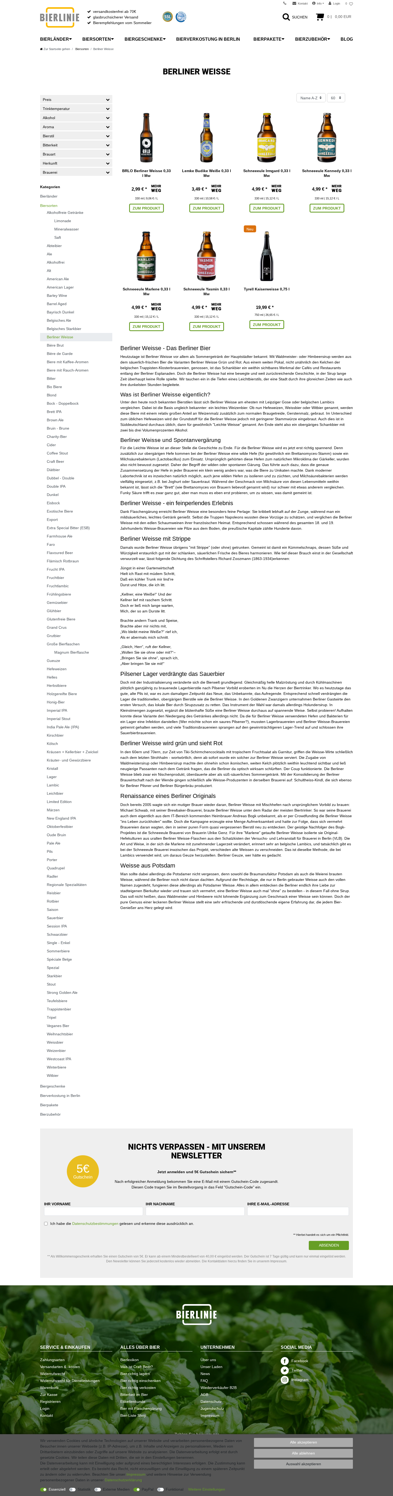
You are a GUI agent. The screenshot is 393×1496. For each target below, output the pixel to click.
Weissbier (55, 1042)
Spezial (53, 967)
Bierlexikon (129, 1360)
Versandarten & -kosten (60, 1367)
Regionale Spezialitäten (67, 885)
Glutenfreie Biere (61, 619)
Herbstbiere (57, 685)
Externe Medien (116, 1489)
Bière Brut (55, 345)
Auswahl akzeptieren (303, 1464)
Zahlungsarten (52, 1360)
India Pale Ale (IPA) (63, 727)
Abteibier (54, 246)
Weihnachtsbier (60, 1034)
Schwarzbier (57, 934)
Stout (51, 984)
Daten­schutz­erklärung (123, 1480)
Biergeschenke (144, 39)
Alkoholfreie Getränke (65, 212)
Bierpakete (267, 39)
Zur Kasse (48, 1394)
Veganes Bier (58, 1026)
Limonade (62, 221)
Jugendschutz (212, 1408)
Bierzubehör (311, 39)
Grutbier (54, 636)
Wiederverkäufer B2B (219, 1387)
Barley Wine (57, 295)
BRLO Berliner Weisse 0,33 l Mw (146, 173)
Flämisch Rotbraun (63, 561)
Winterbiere (56, 1067)
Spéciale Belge (59, 959)
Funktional (174, 1489)
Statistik (84, 1489)
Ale (49, 254)
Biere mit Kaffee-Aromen (67, 362)
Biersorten (96, 39)
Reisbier (54, 893)
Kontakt (46, 1415)
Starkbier (54, 976)
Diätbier (53, 470)
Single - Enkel (58, 943)
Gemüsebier (57, 602)
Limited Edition (59, 802)
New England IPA (61, 818)
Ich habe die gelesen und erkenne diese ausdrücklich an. (122, 1223)
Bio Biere (54, 387)
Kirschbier (55, 735)
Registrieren (50, 1401)
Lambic (53, 785)
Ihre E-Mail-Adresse (268, 1204)
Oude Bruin (56, 835)
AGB (204, 1394)
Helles (52, 677)
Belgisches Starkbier (64, 329)
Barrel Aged (57, 304)
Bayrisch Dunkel (60, 312)
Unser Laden (211, 1367)
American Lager (60, 287)
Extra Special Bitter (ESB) (68, 528)
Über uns (208, 1360)
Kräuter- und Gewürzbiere (69, 760)
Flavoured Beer (60, 553)
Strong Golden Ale (62, 992)
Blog (347, 39)
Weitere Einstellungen (206, 1489)
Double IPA (56, 486)
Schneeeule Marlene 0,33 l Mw (146, 291)
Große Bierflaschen (63, 644)
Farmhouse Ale (59, 536)
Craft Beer (55, 461)
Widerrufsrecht (52, 1374)
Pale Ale (53, 843)
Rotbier (53, 901)
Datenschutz (211, 1401)
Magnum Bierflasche (71, 652)
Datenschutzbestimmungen (95, 1223)
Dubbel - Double (60, 478)
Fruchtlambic (58, 586)
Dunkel (53, 495)
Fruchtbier (55, 577)
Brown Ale (55, 420)
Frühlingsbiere (59, 594)
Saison (52, 909)
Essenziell (57, 1489)
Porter (52, 860)
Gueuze (53, 660)
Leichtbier (55, 793)
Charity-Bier (57, 436)
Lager (52, 777)
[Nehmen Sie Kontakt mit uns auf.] (286, 3)
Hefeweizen (57, 669)
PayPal (147, 1489)
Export (52, 519)
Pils (50, 851)
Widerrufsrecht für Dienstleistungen (70, 1380)
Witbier (53, 1075)
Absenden (329, 1245)
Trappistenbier (59, 1009)
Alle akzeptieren (303, 1442)
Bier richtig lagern (135, 1374)
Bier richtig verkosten (138, 1387)
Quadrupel (56, 868)
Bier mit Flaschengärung (141, 1408)
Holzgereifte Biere (62, 694)
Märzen (53, 810)
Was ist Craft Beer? (136, 1367)
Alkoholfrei (55, 262)
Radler (52, 876)
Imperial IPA (57, 710)
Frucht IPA (55, 569)
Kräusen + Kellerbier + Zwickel (72, 752)
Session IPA (57, 926)
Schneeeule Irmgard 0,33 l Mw (266, 173)
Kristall (52, 768)
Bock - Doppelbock (63, 403)
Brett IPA (54, 412)
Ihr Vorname (57, 1204)
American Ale (58, 279)
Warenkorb (49, 1387)
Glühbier (54, 611)
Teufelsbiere (57, 1001)
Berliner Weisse (60, 337)
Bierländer (54, 39)
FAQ (204, 1380)
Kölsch (52, 743)
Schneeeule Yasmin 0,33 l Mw (206, 291)
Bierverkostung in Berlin (208, 39)
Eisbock (53, 503)
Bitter (51, 378)
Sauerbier (55, 918)
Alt (49, 270)
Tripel (51, 1017)
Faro (51, 544)
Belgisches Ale (59, 320)
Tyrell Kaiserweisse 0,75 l (267, 289)
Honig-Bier (56, 702)
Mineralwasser (66, 229)
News (205, 1374)
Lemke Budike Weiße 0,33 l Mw (206, 173)
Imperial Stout (58, 719)
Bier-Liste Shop (133, 1415)
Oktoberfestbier (60, 826)
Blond (51, 395)
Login (44, 1408)
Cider (51, 445)
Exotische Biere (60, 511)
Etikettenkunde (132, 1401)
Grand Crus (57, 627)
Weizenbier (56, 1050)
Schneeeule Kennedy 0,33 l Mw (327, 173)
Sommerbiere (58, 951)
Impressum (210, 1415)
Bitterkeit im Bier (134, 1394)
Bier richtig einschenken (140, 1380)
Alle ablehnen (303, 1453)
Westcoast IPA (59, 1059)
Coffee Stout (57, 453)
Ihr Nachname (160, 1204)
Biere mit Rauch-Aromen (67, 370)
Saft (57, 237)
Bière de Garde (60, 353)
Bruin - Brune (58, 428)
